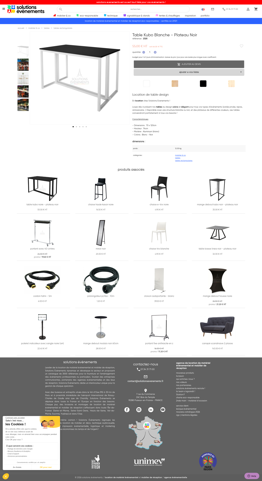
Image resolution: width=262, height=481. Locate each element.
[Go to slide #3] (23, 78)
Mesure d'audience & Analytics (19, 451)
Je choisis (17, 467)
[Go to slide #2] (23, 65)
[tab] (73, 127)
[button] (5, 476)
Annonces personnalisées (17, 456)
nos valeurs (181, 382)
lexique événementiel (186, 409)
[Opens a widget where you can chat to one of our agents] (251, 476)
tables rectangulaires (183, 160)
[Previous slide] (34, 78)
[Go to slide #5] (23, 105)
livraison (180, 376)
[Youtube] (163, 412)
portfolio (205, 15)
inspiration (190, 15)
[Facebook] (127, 412)
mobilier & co (180, 155)
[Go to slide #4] (23, 91)
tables (177, 158)
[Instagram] (139, 412)
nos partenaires (183, 385)
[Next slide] (125, 78)
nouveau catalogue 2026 (188, 412)
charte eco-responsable (188, 397)
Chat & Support (13, 454)
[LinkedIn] (151, 412)
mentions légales (189, 415)
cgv (178, 415)
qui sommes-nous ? (185, 379)
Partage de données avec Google (20, 449)
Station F (180, 394)
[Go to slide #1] (23, 51)
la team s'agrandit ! (185, 391)
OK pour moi (46, 467)
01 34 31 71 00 (230, 9)
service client (182, 406)
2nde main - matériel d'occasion (191, 400)
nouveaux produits (185, 373)
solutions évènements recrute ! (190, 388)
